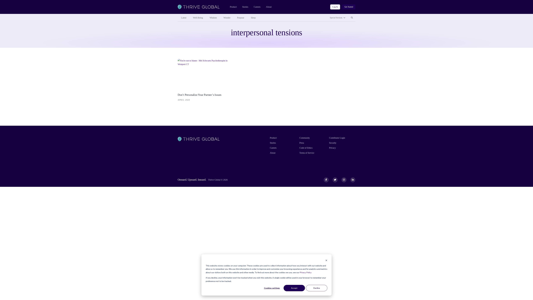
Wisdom (213, 18)
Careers (257, 7)
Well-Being (198, 18)
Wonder (226, 18)
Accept (294, 288)
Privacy (332, 148)
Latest (183, 18)
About (268, 7)
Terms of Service (306, 153)
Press (301, 143)
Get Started (349, 7)
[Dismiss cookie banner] (326, 260)
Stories (245, 7)
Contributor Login (337, 138)
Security (332, 143)
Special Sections (336, 18)
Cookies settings (272, 288)
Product (233, 7)
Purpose (240, 18)
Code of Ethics (305, 148)
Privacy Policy (305, 272)
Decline (316, 288)
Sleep (253, 18)
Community (304, 138)
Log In (335, 7)
